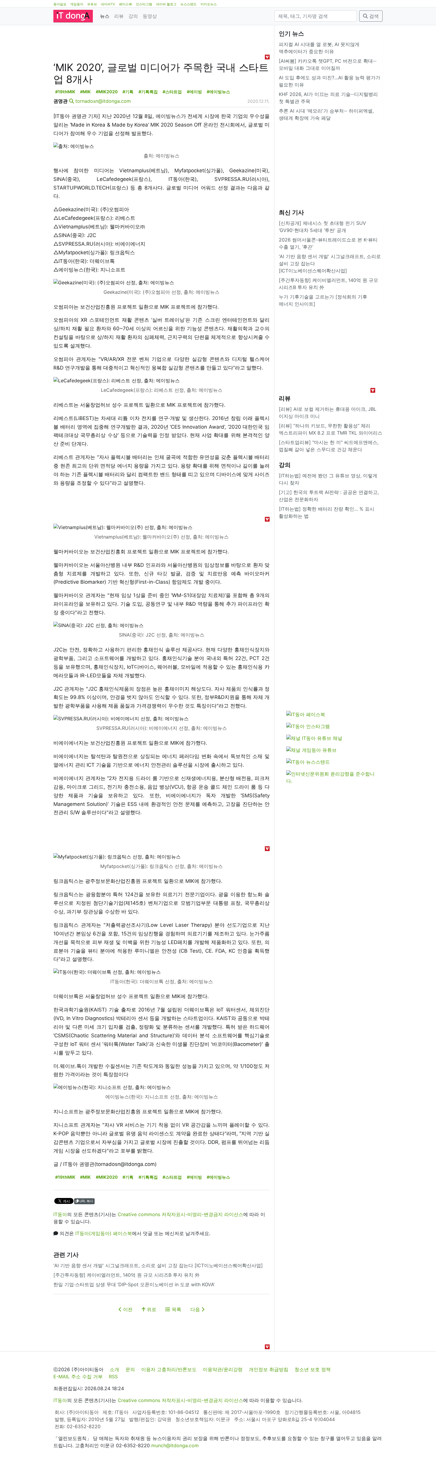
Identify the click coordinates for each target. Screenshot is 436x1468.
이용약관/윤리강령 (223, 1369)
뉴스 (104, 16)
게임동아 (76, 4)
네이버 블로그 (166, 4)
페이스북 (125, 4)
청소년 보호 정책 (313, 1369)
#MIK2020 (107, 91)
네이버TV (108, 4)
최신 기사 (291, 212)
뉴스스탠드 (188, 4)
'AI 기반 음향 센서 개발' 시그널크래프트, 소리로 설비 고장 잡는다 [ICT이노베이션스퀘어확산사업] (158, 1265)
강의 (133, 16)
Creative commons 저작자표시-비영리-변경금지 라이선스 (180, 1214)
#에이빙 (194, 91)
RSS (113, 1376)
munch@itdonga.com (175, 1445)
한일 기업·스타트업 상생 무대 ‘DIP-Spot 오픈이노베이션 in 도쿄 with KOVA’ (133, 1284)
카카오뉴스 (209, 4)
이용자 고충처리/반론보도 (169, 1369)
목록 (175, 1309)
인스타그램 (144, 4)
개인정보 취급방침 (268, 1369)
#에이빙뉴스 (218, 91)
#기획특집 (148, 91)
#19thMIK (65, 91)
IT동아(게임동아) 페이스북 (103, 1233)
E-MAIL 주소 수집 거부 (78, 1376)
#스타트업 (172, 91)
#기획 (127, 91)
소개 (114, 1369)
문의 (130, 1369)
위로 (150, 1309)
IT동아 (60, 1214)
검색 (373, 16)
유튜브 (92, 4)
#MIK (85, 91)
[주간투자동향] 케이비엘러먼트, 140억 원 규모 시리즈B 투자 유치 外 (126, 1275)
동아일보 (59, 4)
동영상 (150, 16)
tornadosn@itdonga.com (103, 101)
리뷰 (119, 16)
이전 (127, 1309)
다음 (195, 1309)
